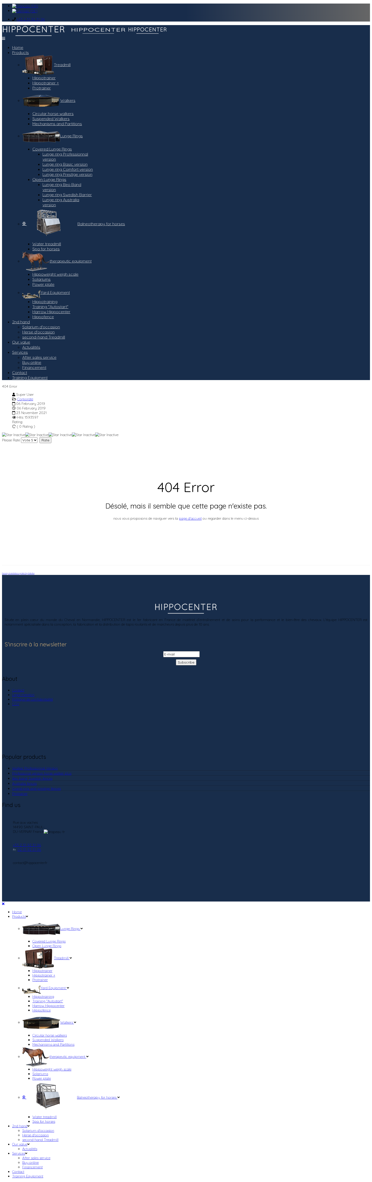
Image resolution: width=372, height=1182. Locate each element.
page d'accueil (190, 518)
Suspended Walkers (51, 118)
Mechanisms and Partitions (57, 123)
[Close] (3, 904)
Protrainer (41, 87)
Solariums (41, 279)
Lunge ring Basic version (65, 164)
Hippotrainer (44, 77)
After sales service (39, 357)
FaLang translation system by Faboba (18, 573)
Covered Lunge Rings (52, 149)
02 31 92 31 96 (29, 849)
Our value (21, 342)
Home (17, 47)
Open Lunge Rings (49, 179)
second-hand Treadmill (43, 337)
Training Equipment (30, 377)
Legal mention (23, 694)
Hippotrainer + (45, 82)
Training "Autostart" (50, 306)
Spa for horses (46, 248)
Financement (34, 367)
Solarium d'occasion (41, 326)
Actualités (31, 347)
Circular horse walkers (53, 113)
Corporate (25, 399)
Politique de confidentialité (32, 699)
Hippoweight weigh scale (55, 274)
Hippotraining (44, 301)
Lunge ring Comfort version (68, 169)
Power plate (43, 284)
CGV (15, 704)
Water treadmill (46, 243)
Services (20, 352)
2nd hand (21, 321)
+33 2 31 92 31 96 (31, 19)
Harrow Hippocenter (51, 311)
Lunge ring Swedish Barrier (67, 194)
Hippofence (43, 316)
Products (20, 52)
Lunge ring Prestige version (67, 174)
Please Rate (11, 440)
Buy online (31, 362)
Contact (19, 372)
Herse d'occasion (38, 331)
